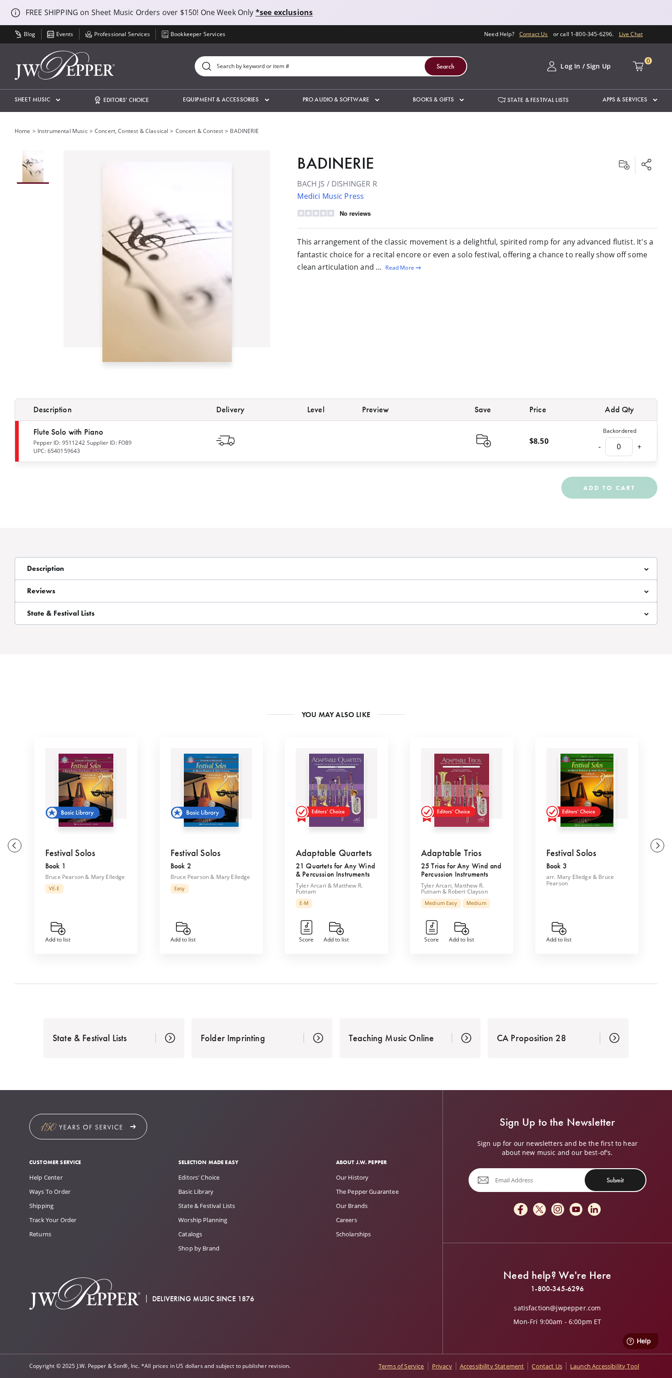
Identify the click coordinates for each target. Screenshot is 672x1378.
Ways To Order (49, 1191)
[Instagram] (557, 1210)
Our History (352, 1177)
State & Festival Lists (206, 1206)
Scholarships (353, 1234)
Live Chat (631, 34)
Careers (346, 1220)
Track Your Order (53, 1220)
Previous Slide (14, 845)
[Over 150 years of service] (88, 1126)
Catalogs (190, 1234)
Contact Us (533, 34)
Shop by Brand (198, 1248)
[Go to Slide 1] (33, 167)
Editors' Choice (198, 1177)
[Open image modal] (167, 265)
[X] (539, 1210)
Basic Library (195, 1191)
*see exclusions (284, 12)
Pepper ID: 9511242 (59, 443)
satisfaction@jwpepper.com (557, 1308)
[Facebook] (521, 1210)
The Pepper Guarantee (367, 1191)
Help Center (46, 1177)
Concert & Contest (200, 131)
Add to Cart (609, 488)
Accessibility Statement (492, 1366)
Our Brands (352, 1206)
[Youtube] (576, 1210)
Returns (40, 1234)
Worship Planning (203, 1220)
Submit (615, 1180)
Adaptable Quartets (334, 853)
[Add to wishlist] (624, 165)
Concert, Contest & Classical (131, 131)
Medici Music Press (330, 196)
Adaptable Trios (451, 853)
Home (23, 131)
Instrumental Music (62, 131)
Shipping (41, 1206)
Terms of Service (401, 1366)
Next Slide (657, 845)
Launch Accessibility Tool (604, 1366)
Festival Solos (70, 853)
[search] (206, 67)
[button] (37, 100)
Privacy (442, 1366)
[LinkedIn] (594, 1210)
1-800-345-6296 (557, 1289)
